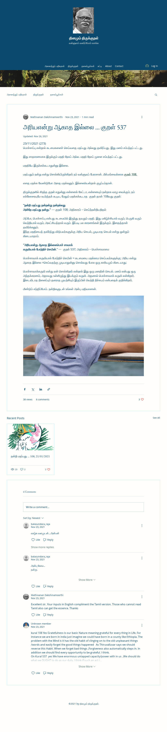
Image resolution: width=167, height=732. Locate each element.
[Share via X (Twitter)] (32, 389)
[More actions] (142, 117)
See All (156, 417)
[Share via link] (48, 389)
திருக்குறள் (38, 94)
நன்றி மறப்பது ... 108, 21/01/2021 (30, 456)
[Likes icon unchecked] (33, 540)
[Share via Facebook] (24, 389)
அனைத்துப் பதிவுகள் (17, 94)
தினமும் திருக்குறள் (84, 38)
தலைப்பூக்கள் (56, 94)
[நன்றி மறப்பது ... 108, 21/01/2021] (30, 437)
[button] (156, 94)
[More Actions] (142, 526)
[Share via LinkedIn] (40, 389)
